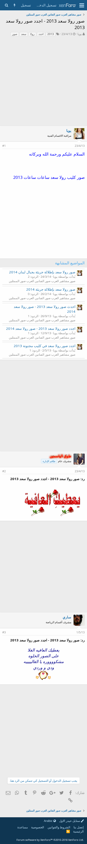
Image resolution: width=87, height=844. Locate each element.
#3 (4, 632)
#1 (4, 146)
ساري (67, 617)
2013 (50, 34)
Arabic (48, 821)
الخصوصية (37, 827)
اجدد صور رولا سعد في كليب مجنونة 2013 (44, 345)
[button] (81, 5)
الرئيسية (78, 831)
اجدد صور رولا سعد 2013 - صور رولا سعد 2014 (40, 328)
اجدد (41, 34)
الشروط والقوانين (59, 827)
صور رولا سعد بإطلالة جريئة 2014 (50, 289)
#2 (4, 471)
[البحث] (6, 5)
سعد (23, 34)
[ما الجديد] (14, 5)
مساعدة (22, 827)
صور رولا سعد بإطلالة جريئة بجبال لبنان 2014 (42, 272)
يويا (79, 34)
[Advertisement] (43, 82)
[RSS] (68, 831)
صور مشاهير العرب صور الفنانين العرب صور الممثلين (42, 281)
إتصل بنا (79, 827)
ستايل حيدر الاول (70, 821)
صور (14, 34)
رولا (32, 34)
